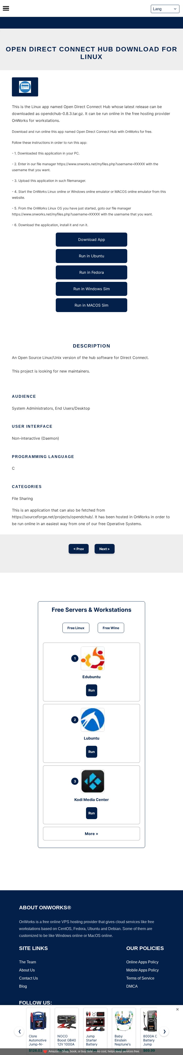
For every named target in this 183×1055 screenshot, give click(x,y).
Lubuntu (91, 738)
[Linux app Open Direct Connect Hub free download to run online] (25, 86)
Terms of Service (140, 978)
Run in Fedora (91, 272)
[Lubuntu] (94, 720)
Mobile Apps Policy (142, 970)
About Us (27, 970)
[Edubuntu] (94, 658)
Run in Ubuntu (91, 256)
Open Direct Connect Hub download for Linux (91, 52)
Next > (104, 549)
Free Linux (75, 628)
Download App (91, 239)
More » (91, 833)
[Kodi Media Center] (94, 781)
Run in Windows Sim (91, 288)
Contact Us (28, 978)
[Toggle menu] (6, 8)
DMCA (132, 986)
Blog (23, 986)
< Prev (78, 549)
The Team (27, 962)
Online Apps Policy (142, 962)
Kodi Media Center (91, 799)
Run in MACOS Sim (91, 305)
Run (91, 690)
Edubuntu (91, 676)
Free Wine (111, 628)
